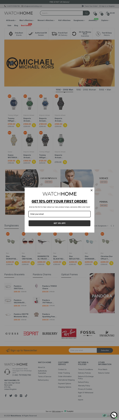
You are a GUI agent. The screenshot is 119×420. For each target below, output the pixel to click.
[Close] (91, 190)
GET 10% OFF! (59, 223)
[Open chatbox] (114, 415)
